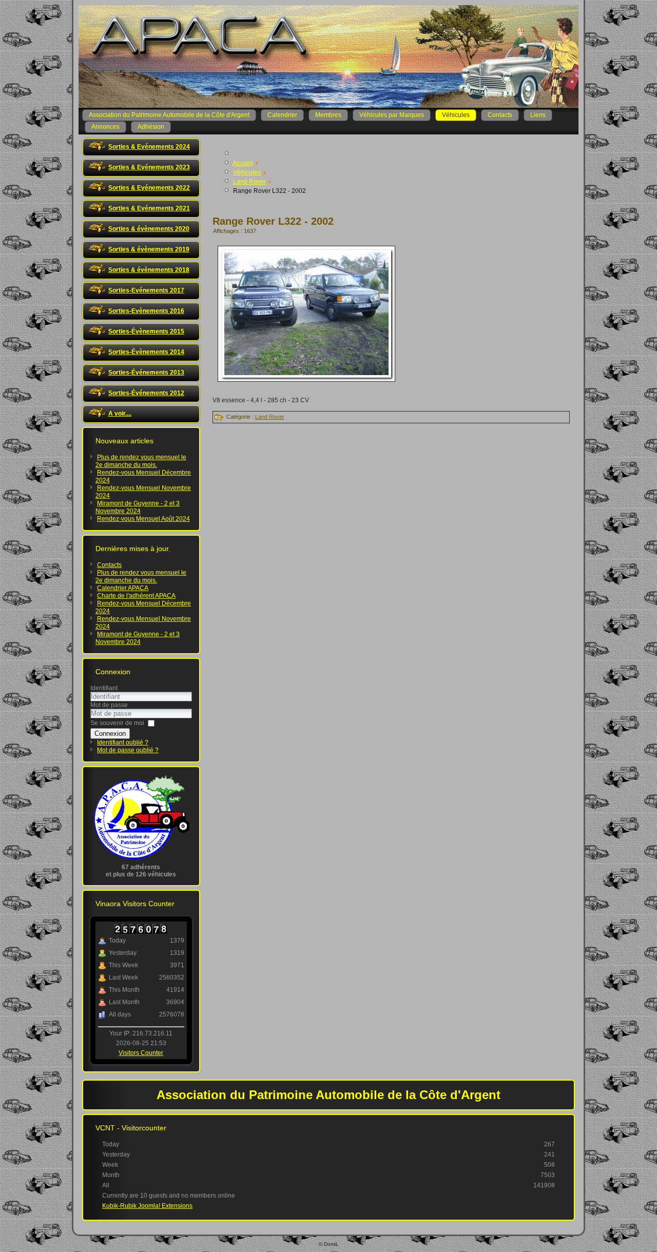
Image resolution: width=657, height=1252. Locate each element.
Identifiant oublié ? (122, 742)
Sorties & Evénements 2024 (149, 146)
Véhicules (456, 115)
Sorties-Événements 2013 (146, 372)
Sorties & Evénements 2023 (149, 167)
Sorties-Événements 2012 (146, 393)
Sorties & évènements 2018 (148, 269)
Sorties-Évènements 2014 (146, 352)
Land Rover (269, 417)
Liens (538, 115)
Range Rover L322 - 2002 (273, 221)
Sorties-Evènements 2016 (146, 311)
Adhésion (151, 126)
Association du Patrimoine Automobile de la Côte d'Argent (169, 115)
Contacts (500, 115)
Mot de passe (109, 705)
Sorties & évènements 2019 (148, 249)
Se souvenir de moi (117, 723)
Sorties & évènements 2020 (148, 228)
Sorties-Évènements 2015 (146, 331)
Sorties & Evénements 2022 (149, 187)
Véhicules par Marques (391, 115)
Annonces (105, 126)
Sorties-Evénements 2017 (146, 290)
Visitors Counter (141, 1053)
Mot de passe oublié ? (128, 750)
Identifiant (104, 688)
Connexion (110, 733)
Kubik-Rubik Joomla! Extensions (147, 1205)
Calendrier (282, 115)
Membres (328, 115)
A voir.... (119, 413)
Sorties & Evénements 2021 (149, 208)
